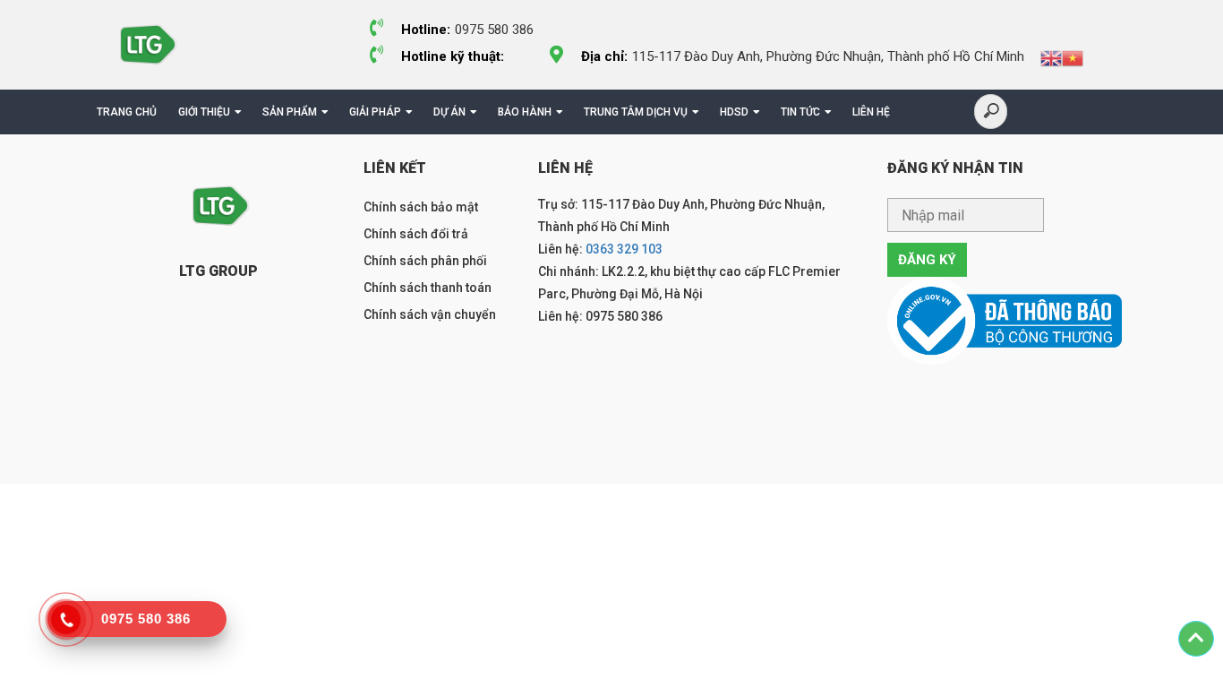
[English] (1051, 57)
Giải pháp (375, 112)
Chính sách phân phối (425, 261)
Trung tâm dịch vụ (636, 112)
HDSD (734, 112)
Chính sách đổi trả (415, 234)
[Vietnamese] (1072, 57)
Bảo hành (525, 112)
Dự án (449, 112)
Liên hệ (871, 112)
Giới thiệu (204, 112)
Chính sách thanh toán (427, 287)
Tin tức (800, 112)
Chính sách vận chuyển (429, 314)
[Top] (1196, 639)
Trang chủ (127, 112)
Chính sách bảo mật (420, 207)
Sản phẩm (289, 112)
